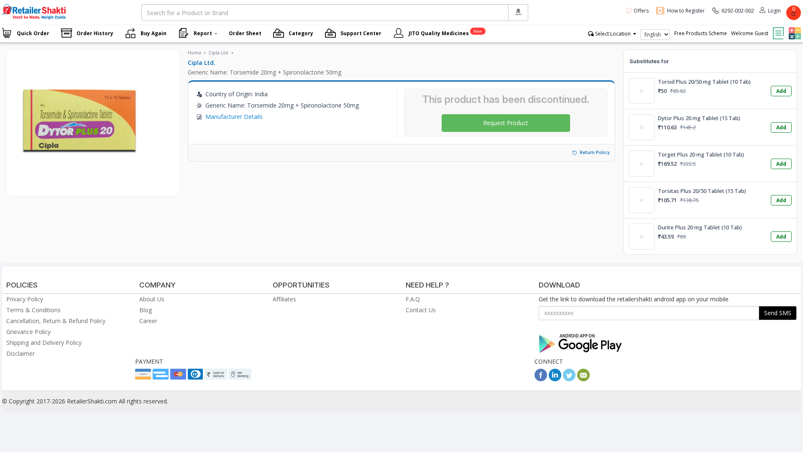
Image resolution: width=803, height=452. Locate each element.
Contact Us (421, 310)
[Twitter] (569, 379)
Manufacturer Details (234, 117)
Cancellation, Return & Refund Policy (55, 321)
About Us (151, 299)
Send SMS (777, 313)
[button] (794, 27)
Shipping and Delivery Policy (44, 343)
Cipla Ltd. (219, 52)
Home (195, 52)
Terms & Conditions (33, 310)
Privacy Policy (24, 299)
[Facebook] (540, 379)
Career (148, 321)
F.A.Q (413, 299)
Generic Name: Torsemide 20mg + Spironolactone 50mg (264, 72)
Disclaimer (20, 353)
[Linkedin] (555, 379)
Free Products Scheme (700, 33)
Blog (145, 310)
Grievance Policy (28, 332)
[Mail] (583, 379)
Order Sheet (245, 33)
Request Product (505, 123)
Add (781, 91)
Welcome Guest (749, 33)
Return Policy (595, 152)
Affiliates (284, 299)
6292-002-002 (737, 10)
